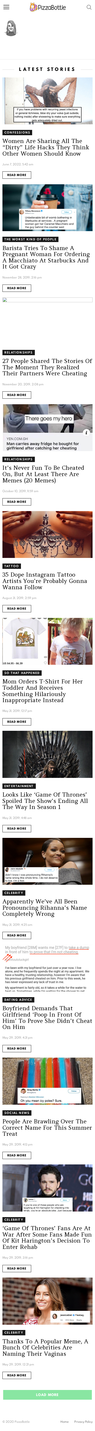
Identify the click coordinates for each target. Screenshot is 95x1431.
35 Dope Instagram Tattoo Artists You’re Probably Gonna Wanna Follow (44, 581)
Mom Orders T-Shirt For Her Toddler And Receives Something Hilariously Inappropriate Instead (42, 691)
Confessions (17, 132)
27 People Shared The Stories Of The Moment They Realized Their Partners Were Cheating (47, 367)
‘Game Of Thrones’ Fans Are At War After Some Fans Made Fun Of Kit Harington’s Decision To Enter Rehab (47, 1237)
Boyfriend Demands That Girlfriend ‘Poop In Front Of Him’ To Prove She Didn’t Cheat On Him (47, 1017)
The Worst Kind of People (30, 239)
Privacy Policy (83, 1421)
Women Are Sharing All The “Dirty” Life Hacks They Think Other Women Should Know (45, 147)
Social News (16, 1113)
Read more (16, 175)
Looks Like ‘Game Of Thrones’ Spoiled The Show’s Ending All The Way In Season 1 (45, 801)
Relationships (18, 352)
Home (64, 1421)
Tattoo (11, 566)
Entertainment (19, 786)
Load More (47, 1394)
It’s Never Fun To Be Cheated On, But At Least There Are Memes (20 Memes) (43, 474)
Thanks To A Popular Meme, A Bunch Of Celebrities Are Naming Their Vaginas (45, 1347)
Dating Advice (18, 1000)
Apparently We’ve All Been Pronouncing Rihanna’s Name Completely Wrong (44, 908)
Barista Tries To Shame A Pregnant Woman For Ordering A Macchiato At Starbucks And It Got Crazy (46, 257)
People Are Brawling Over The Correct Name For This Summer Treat (47, 1127)
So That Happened (22, 673)
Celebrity (13, 893)
